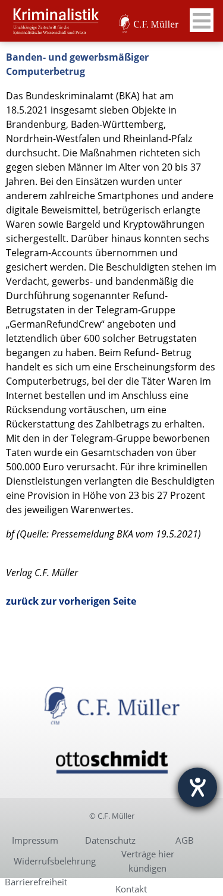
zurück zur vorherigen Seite (71, 601)
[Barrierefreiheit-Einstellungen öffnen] (197, 787)
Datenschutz (110, 840)
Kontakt (131, 889)
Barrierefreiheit (36, 882)
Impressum (35, 840)
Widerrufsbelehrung (55, 861)
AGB (184, 840)
